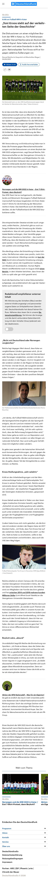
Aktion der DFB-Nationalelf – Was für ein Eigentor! (23, 695)
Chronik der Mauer (10, 872)
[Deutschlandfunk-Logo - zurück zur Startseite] (24, 4)
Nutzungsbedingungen (12, 858)
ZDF (17, 868)
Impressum (7, 862)
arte (31, 868)
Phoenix (24, 868)
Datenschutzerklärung (12, 855)
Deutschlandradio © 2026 (14, 875)
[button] (3, 4)
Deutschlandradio (10, 851)
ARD (12, 868)
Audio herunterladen (30, 64)
